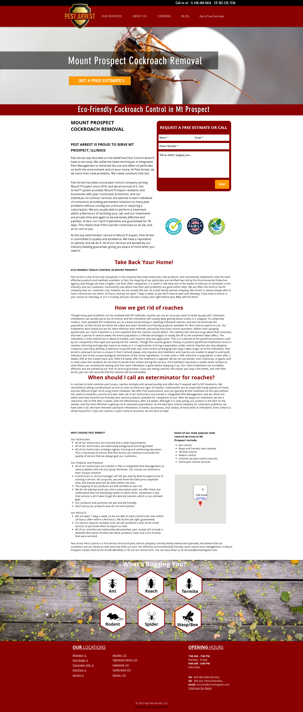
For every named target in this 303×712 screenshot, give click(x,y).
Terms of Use (143, 706)
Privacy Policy (160, 706)
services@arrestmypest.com (200, 550)
